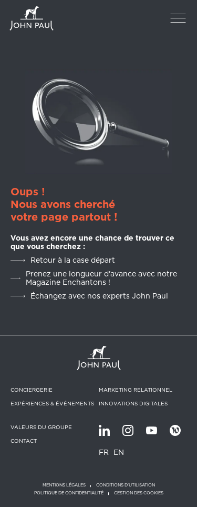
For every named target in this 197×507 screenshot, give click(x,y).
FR (104, 452)
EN (118, 452)
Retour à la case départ (72, 260)
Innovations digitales (133, 403)
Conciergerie (32, 389)
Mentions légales (64, 485)
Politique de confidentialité (68, 493)
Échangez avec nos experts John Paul (99, 296)
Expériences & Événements (52, 403)
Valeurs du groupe (41, 427)
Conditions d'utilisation (125, 485)
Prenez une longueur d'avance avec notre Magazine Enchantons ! (101, 278)
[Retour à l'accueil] (31, 18)
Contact (24, 441)
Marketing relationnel (135, 389)
